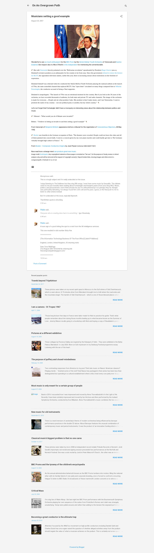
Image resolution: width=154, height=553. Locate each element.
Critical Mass (37, 491)
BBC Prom (70, 62)
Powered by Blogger (77, 547)
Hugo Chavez (106, 70)
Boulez (36, 135)
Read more (118, 300)
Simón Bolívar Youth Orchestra (90, 62)
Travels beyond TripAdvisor (44, 280)
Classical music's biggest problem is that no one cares (56, 438)
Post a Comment (40, 264)
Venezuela (43, 70)
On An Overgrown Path (46, 5)
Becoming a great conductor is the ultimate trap (53, 517)
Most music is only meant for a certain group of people (56, 385)
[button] (121, 16)
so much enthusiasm (52, 62)
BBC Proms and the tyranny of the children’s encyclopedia (58, 464)
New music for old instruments (45, 412)
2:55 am (43, 203)
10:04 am (43, 258)
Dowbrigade (44, 154)
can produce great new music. (65, 151)
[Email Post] (32, 168)
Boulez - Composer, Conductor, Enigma (50, 146)
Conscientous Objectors (106, 127)
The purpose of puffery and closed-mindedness (53, 359)
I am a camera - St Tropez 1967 (45, 307)
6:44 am (43, 217)
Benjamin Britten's (52, 127)
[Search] (125, 6)
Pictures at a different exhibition (46, 333)
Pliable (42, 210)
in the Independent (70, 65)
